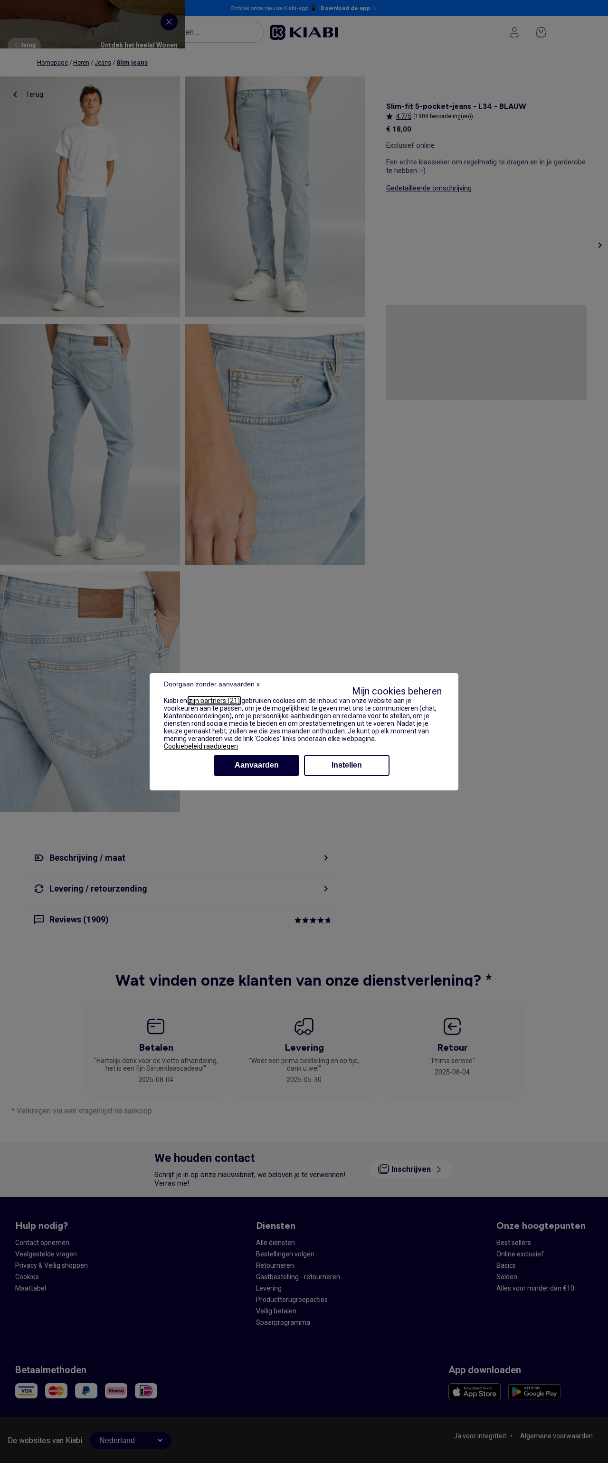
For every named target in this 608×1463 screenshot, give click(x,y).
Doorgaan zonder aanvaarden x (212, 684)
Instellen (347, 765)
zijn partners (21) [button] (214, 700)
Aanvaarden (257, 765)
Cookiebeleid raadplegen (201, 746)
